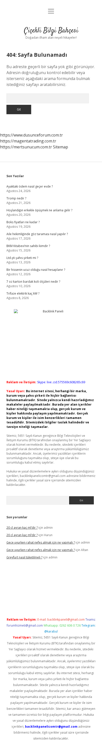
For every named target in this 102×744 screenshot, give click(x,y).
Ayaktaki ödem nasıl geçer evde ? (29, 186)
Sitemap (60, 147)
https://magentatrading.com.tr (28, 141)
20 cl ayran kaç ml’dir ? (22, 527)
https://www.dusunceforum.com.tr (31, 135)
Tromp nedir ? (16, 198)
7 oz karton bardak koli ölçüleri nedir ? (33, 281)
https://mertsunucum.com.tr (26, 147)
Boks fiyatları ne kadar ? (23, 222)
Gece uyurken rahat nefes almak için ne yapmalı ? (40, 542)
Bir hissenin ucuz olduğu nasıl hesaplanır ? (35, 270)
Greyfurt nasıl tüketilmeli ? (24, 557)
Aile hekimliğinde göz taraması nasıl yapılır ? (37, 234)
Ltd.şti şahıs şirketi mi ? (22, 258)
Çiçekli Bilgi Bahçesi (51, 31)
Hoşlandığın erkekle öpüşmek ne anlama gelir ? (39, 210)
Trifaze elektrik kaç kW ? (22, 293)
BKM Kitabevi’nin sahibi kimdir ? (28, 246)
